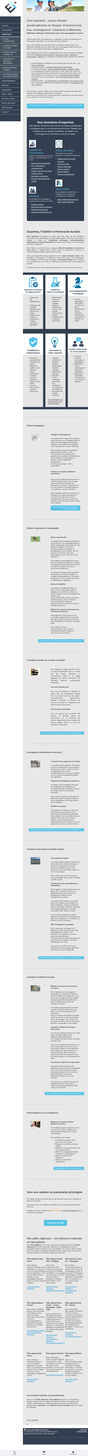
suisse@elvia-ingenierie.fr (73, 1336)
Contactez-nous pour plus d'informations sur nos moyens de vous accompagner (56, 105)
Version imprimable (33, 1430)
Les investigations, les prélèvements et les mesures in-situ (64, 81)
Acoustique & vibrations (39, 176)
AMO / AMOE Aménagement (68, 199)
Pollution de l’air (37, 173)
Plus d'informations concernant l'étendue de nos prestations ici (60, 958)
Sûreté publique (63, 172)
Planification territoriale (39, 210)
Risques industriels (64, 167)
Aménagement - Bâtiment (35, 57)
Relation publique (37, 204)
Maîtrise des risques (62, 55)
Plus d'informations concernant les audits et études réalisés (61, 733)
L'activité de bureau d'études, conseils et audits (63, 69)
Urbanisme (34, 196)
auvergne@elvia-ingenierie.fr (36, 1331)
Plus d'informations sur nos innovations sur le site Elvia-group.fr (55, 401)
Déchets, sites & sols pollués (41, 171)
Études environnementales (41, 163)
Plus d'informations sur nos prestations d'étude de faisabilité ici (60, 641)
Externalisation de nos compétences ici (68, 1168)
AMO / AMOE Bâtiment (66, 202)
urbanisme (73, 55)
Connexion (83, 1429)
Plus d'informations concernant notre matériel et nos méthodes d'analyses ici (55, 830)
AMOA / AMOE (62, 189)
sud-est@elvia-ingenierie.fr (55, 1375)
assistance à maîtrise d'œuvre (69, 75)
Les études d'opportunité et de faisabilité (59, 67)
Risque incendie (63, 164)
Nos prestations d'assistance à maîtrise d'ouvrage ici (63, 1093)
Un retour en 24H (55, 1223)
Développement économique (41, 207)
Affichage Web (82, 1431)
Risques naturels (64, 169)
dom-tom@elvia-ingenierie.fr (55, 1343)
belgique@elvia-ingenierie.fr (55, 1290)
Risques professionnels (66, 174)
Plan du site (44, 1430)
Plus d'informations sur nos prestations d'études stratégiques (66, 508)
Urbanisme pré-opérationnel (41, 212)
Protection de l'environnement (44, 55)
